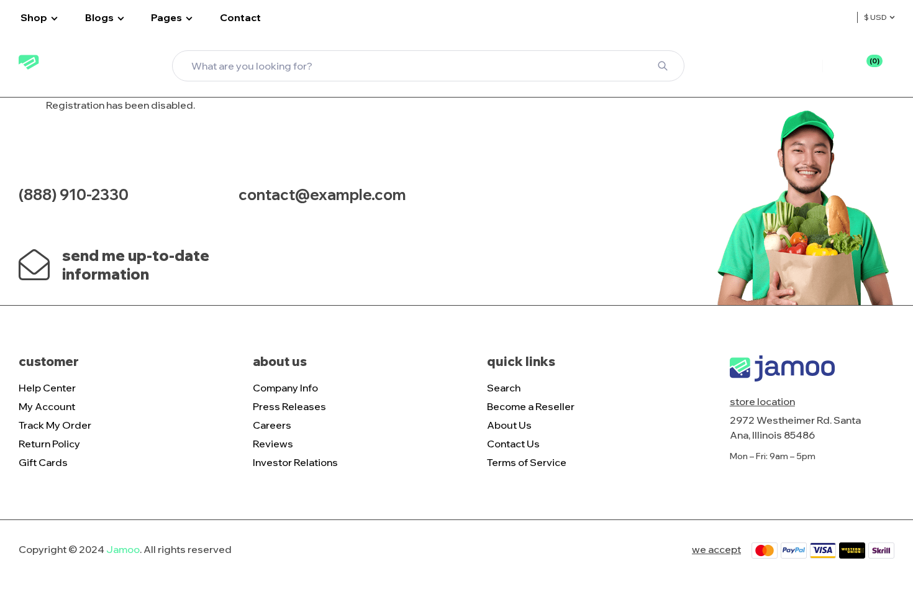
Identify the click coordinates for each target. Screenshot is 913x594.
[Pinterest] (616, 187)
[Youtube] (587, 187)
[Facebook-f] (529, 187)
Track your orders (771, 65)
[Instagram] (558, 187)
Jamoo (123, 549)
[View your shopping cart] (889, 67)
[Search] (662, 65)
